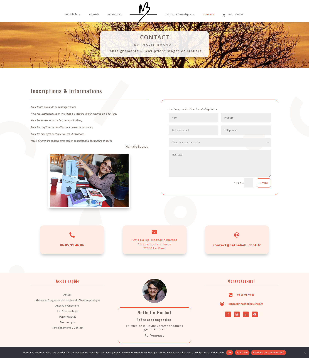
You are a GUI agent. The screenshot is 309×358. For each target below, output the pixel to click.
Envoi (264, 183)
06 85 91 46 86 (245, 294)
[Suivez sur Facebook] (228, 314)
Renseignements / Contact (67, 327)
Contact (208, 14)
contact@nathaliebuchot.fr (237, 245)
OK (229, 352)
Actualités (114, 14)
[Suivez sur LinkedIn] (246, 314)
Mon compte (67, 322)
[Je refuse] (304, 352)
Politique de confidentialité (268, 352)
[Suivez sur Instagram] (237, 314)
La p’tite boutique (178, 14)
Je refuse (242, 352)
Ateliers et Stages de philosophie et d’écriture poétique (67, 300)
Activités (71, 14)
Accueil (67, 294)
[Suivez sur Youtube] (255, 314)
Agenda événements (67, 305)
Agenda (94, 14)
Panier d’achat (67, 316)
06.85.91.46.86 (72, 245)
